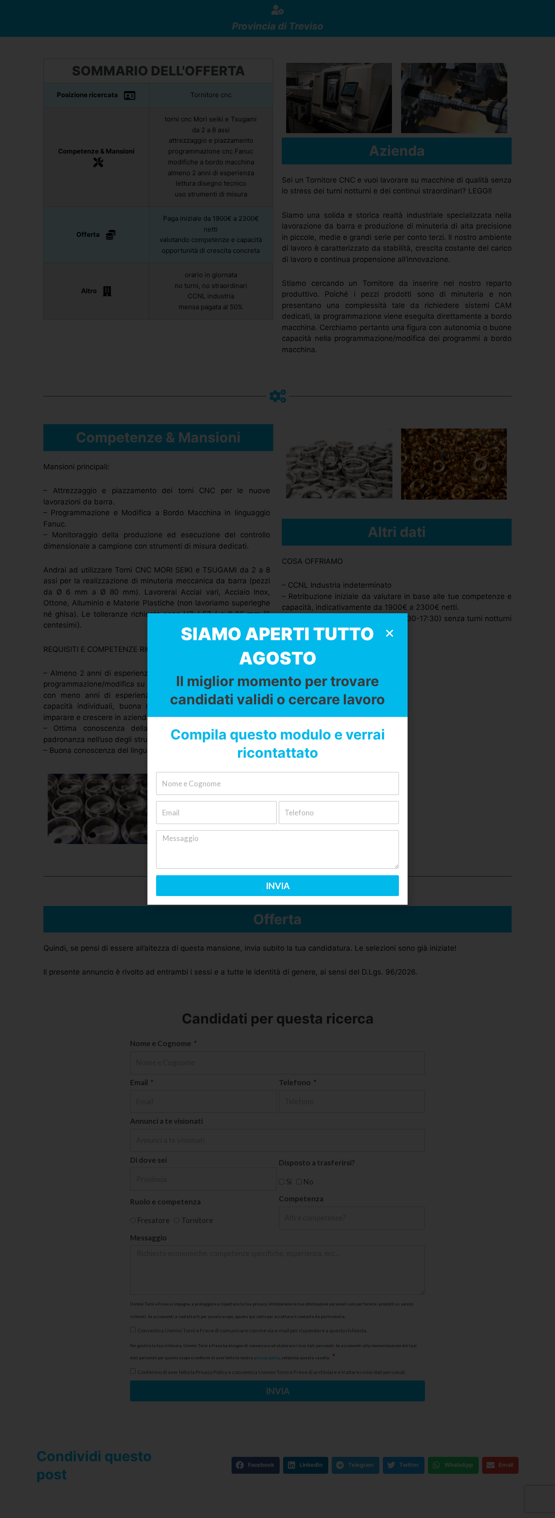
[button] (390, 633)
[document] (277, 759)
